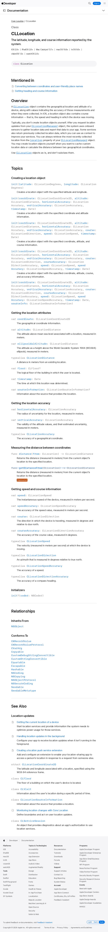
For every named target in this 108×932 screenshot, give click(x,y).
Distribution (33, 875)
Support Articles (60, 871)
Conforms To (19, 635)
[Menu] (104, 3)
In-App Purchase (35, 893)
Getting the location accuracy (30, 403)
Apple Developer (60, 889)
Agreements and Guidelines (81, 928)
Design (31, 871)
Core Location (17, 21)
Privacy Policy (62, 928)
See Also (19, 706)
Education (32, 878)
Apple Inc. (21, 928)
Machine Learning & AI (37, 903)
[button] (89, 3)
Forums (57, 860)
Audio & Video (34, 864)
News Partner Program (88, 868)
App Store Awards (86, 896)
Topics (17, 168)
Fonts (31, 882)
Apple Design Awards (87, 900)
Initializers (18, 590)
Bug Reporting (59, 878)
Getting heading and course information (36, 91)
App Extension (34, 857)
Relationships (23, 611)
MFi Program (84, 865)
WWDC (82, 907)
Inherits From (20, 621)
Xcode (5, 889)
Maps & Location (35, 900)
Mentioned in (22, 80)
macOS (6, 857)
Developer (13, 841)
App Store (32, 860)
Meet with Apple (85, 889)
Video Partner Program (88, 872)
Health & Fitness (35, 889)
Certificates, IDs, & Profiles (64, 896)
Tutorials (57, 853)
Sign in (96, 3)
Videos (56, 864)
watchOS (6, 867)
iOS (4, 849)
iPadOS (6, 853)
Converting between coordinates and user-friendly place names (49, 86)
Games (31, 885)
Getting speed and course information (36, 489)
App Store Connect (61, 893)
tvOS (5, 860)
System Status (59, 882)
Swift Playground (9, 882)
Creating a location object (28, 178)
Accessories (33, 853)
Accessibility (33, 849)
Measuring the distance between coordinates (41, 447)
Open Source (34, 907)
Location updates (22, 716)
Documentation (17, 10)
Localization (33, 896)
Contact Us (58, 875)
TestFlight (7, 885)
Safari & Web (34, 914)
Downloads (58, 857)
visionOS (6, 864)
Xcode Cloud (8, 893)
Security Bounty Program (89, 876)
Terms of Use (49, 928)
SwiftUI (6, 878)
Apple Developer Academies (90, 903)
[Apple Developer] (8, 3)
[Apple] (5, 840)
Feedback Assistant (61, 900)
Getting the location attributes (31, 313)
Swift (5, 875)
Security (32, 911)
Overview (19, 100)
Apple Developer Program (89, 849)
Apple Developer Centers (89, 892)
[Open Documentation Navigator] (4, 10)
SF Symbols (7, 896)
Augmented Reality (36, 867)
